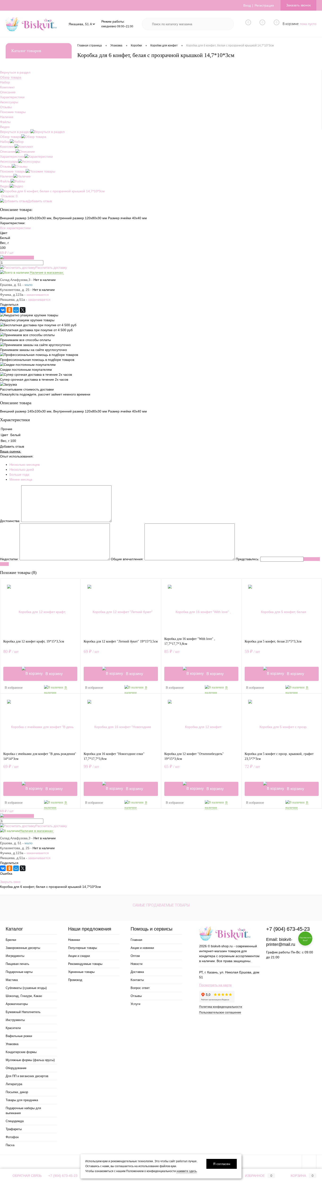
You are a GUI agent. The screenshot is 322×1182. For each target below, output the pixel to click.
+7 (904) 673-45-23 (63, 1176)
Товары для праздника (22, 1100)
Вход (247, 5)
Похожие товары (13, 171)
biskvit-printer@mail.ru (280, 942)
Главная (136, 940)
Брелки (11, 940)
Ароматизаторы (17, 1004)
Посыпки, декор (17, 1092)
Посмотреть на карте (215, 985)
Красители (13, 1028)
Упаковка (12, 1044)
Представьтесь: (247, 559)
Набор (5, 142)
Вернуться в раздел (15, 132)
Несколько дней (21, 469)
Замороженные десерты (23, 948)
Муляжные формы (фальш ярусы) (30, 1060)
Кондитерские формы (21, 1052)
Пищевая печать (17, 964)
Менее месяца (20, 479)
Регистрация (264, 5)
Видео (5, 186)
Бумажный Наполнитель (23, 1012)
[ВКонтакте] (3, 310)
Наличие (6, 176)
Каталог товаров (26, 50)
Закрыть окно (10, 882)
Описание (8, 151)
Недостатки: (9, 559)
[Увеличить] (52, 191)
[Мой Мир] (16, 310)
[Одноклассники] (9, 310)
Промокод (75, 980)
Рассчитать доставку (51, 267)
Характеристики (12, 156)
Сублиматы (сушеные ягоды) (26, 988)
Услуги (135, 1004)
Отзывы (6, 166)
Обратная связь (27, 1176)
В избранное (14, 687)
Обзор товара (10, 137)
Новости (136, 964)
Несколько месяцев (24, 464)
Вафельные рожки (19, 1036)
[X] (22, 310)
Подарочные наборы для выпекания (23, 1110)
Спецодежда (15, 1121)
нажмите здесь (187, 1171)
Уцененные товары (81, 972)
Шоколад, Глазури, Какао (24, 996)
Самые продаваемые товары (161, 905)
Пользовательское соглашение (220, 1012)
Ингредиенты (15, 956)
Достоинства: (10, 521)
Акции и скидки (79, 956)
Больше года (19, 474)
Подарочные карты (19, 972)
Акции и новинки (142, 948)
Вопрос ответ (140, 988)
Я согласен (221, 1164)
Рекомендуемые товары (85, 964)
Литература (14, 1084)
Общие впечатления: (127, 559)
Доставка (137, 972)
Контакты (137, 980)
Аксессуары (9, 161)
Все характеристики (15, 228)
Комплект (7, 146)
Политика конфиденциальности (220, 1007)
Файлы (5, 181)
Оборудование (16, 1068)
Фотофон (12, 1137)
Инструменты (15, 1020)
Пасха (10, 1145)
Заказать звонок (298, 5)
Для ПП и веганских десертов (27, 1076)
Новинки (74, 940)
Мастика (12, 980)
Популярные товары (82, 948)
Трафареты (14, 1129)
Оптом (135, 956)
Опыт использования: (16, 456)
